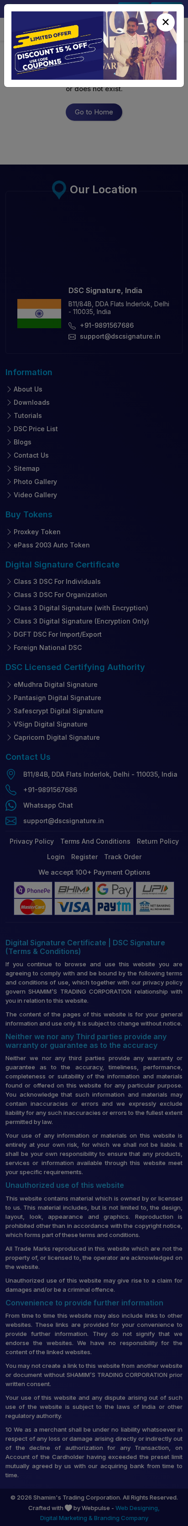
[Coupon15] (94, 45)
